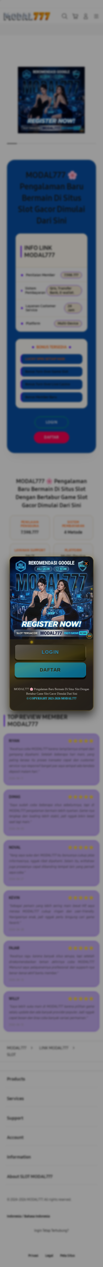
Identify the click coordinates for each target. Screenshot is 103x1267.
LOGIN (50, 652)
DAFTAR (50, 669)
